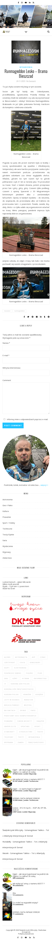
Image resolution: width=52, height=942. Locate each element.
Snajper (40, 721)
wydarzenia (34, 737)
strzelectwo (25, 732)
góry (14, 678)
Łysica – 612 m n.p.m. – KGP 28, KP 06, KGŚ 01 (29, 809)
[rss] (33, 2)
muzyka (28, 705)
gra (6, 678)
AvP (33, 657)
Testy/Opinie (8, 534)
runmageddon (19, 311)
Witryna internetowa (11, 368)
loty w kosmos (12, 700)
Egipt (7, 668)
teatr (40, 732)
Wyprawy (7, 552)
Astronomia (7, 499)
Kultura (6, 511)
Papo (33, 710)
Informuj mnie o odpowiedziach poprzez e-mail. (27, 419)
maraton (7, 311)
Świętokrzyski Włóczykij (13, 830)
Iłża (14, 893)
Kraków (27, 694)
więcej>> (44, 485)
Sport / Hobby (9, 523)
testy (21, 737)
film (40, 673)
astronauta (21, 657)
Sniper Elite (10, 726)
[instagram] (22, 2)
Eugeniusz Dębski (12, 673)
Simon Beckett (24, 721)
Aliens (7, 657)
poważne (8, 721)
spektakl (25, 726)
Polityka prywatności (26, 934)
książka (39, 694)
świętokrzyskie (36, 742)
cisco (22, 662)
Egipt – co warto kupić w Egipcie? (27, 788)
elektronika (20, 668)
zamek (21, 742)
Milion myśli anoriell (11, 584)
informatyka (40, 678)
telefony (8, 737)
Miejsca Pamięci (11, 705)
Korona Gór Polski (20, 684)
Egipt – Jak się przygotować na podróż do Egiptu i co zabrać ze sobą (30, 770)
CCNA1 (43, 657)
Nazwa (6, 343)
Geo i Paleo (7, 505)
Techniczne (7, 528)
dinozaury (35, 662)
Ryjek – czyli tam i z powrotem (16, 586)
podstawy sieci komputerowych (20, 716)
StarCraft (9, 732)
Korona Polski (11, 694)
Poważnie (7, 517)
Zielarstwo (7, 558)
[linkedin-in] (30, 2)
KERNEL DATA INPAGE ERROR (26, 798)
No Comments (31, 81)
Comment (7, 380)
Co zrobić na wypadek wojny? (25, 902)
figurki (29, 673)
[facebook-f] (18, 2)
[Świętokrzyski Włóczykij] (6, 31)
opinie (23, 710)
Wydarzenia (26, 67)
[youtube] (26, 2)
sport (37, 726)
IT (5, 684)
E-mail (6, 355)
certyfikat (9, 662)
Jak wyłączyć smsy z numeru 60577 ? (29, 779)
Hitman (25, 678)
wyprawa (8, 742)
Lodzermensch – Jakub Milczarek (17, 582)
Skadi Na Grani (9, 588)
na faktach (9, 710)
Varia (5, 540)
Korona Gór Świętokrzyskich (19, 689)
